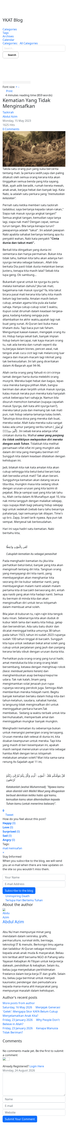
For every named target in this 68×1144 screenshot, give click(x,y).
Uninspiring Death (17, 896)
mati (6, 848)
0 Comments (11, 129)
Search (11, 54)
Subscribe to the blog (19, 891)
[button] (34, 63)
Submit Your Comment (20, 1119)
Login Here (36, 1066)
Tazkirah (8, 112)
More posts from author (19, 1003)
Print (9, 91)
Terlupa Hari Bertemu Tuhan (24, 900)
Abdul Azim (10, 116)
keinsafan (15, 848)
